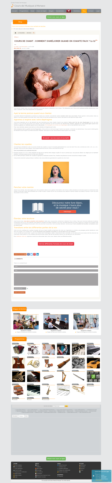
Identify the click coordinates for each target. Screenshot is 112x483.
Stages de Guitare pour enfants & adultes (26, 332)
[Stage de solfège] (86, 321)
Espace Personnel (63, 465)
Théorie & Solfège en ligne (81, 410)
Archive (29, 33)
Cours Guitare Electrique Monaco (47, 409)
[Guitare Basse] (18, 381)
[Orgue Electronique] (18, 395)
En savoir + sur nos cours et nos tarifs (56, 138)
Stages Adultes (18, 475)
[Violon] (33, 399)
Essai (32, 11)
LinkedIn (37, 254)
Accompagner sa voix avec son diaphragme (56, 125)
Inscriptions (60, 11)
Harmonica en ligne (31, 410)
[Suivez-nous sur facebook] (80, 472)
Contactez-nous (62, 466)
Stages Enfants (18, 473)
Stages (51, 11)
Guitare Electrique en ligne (50, 412)
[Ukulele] (18, 399)
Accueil (14, 11)
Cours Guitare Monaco (32, 409)
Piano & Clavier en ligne (27, 412)
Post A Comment (19, 292)
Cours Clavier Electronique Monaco (64, 409)
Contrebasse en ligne (92, 409)
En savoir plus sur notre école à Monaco (24, 28)
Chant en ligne (70, 410)
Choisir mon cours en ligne (56, 17)
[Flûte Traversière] (78, 368)
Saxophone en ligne (21, 410)
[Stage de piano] (56, 321)
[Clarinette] (78, 354)
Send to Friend (20, 254)
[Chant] (48, 354)
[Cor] (33, 368)
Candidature (39, 473)
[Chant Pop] (63, 354)
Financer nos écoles (63, 471)
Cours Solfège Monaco (79, 409)
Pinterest (34, 254)
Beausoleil (83, 465)
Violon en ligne (92, 410)
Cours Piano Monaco (21, 409)
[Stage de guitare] (26, 321)
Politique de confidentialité (64, 470)
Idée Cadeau (39, 468)
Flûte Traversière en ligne (85, 412)
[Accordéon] (18, 354)
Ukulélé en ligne (61, 412)
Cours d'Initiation (18, 465)
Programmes (24, 11)
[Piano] (33, 395)
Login (98, 11)
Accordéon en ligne (42, 410)
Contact (90, 11)
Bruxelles (83, 466)
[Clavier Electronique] (93, 354)
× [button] (110, 471)
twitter (31, 254)
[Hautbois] (78, 381)
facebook (28, 254)
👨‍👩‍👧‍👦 (14, 466)
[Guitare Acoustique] (93, 368)
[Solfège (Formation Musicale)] (63, 395)
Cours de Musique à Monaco (29, 5)
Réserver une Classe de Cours (43, 475)
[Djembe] (48, 368)
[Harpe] (63, 381)
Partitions (77, 11)
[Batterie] (33, 354)
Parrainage (39, 470)
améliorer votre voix (22, 236)
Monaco (82, 468)
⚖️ (57, 468)
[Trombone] (78, 395)
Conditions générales (63, 468)
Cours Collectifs (18, 466)
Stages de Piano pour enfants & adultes (56, 332)
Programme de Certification (21, 471)
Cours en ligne (41, 11)
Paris (82, 470)
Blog (84, 11)
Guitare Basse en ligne (72, 412)
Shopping (61, 476)
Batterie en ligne (61, 410)
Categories (21, 33)
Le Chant (16, 46)
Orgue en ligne (52, 410)
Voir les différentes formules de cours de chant (56, 244)
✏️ (14, 465)
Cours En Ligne (18, 470)
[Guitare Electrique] (33, 381)
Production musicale (41, 476)
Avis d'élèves (40, 471)
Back (17, 37)
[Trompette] (93, 386)
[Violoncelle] (48, 399)
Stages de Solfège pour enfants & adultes (86, 332)
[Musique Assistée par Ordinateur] (93, 381)
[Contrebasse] (18, 368)
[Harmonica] (48, 381)
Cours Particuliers (18, 468)
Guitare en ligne (38, 412)
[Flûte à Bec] (63, 368)
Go (66, 406)
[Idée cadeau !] (68, 11)
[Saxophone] (48, 395)
